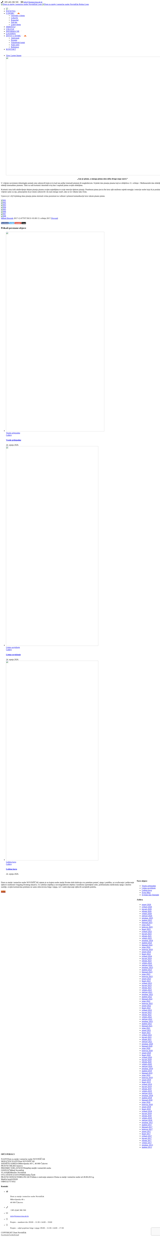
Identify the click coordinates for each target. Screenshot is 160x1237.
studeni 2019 (147, 1071)
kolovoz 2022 (147, 1003)
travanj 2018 (147, 1113)
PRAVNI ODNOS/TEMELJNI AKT (16, 1177)
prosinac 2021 (147, 1021)
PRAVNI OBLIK (8, 1166)
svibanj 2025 (147, 931)
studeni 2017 (147, 1125)
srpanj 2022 (146, 1006)
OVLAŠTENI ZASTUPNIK (12, 1175)
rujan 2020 (146, 1048)
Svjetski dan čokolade (150, 895)
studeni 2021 (147, 1024)
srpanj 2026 (146, 904)
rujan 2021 (146, 1028)
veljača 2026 (147, 913)
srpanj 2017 (146, 1131)
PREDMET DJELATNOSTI (12, 1168)
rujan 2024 (146, 947)
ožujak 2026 (147, 911)
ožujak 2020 (147, 1062)
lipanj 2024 (146, 954)
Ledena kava (11, 862)
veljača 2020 (147, 1064)
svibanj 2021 (147, 1035)
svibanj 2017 (147, 1136)
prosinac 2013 (147, 1145)
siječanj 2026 (147, 916)
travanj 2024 (147, 958)
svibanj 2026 (147, 907)
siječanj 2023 (147, 992)
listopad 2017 (147, 1127)
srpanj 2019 (146, 1080)
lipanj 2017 (146, 1134)
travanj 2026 (147, 909)
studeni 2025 (147, 920)
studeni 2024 (147, 943)
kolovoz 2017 (147, 1129)
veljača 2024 (147, 963)
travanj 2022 (147, 1012)
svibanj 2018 (147, 1111)
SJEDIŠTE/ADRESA (10, 1163)
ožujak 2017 (147, 1140)
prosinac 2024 (147, 940)
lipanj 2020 (146, 1055)
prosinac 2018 (147, 1095)
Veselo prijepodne (13, 433)
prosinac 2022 (147, 994)
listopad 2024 (147, 945)
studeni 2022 (147, 997)
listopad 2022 (147, 999)
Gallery (9, 435)
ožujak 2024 (147, 961)
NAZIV (4, 1159)
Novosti (54, 218)
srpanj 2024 (146, 952)
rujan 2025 (146, 925)
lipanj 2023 (146, 981)
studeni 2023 (147, 970)
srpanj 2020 (146, 1053)
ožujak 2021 (147, 1039)
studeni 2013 (147, 1147)
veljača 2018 (147, 1118)
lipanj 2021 (146, 1033)
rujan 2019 (146, 1075)
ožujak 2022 (147, 1015)
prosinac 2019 (147, 1068)
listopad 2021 (147, 1026)
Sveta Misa (146, 892)
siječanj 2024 (147, 965)
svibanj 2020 (147, 1057)
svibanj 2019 (147, 1084)
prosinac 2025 (147, 918)
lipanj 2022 (146, 1008)
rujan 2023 (146, 974)
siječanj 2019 (147, 1093)
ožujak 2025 (147, 936)
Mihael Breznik (7, 218)
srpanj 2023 (146, 979)
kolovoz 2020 (147, 1051)
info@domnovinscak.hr (33, 2)
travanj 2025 (147, 934)
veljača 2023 (147, 990)
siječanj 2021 (147, 1042)
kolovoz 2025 (147, 927)
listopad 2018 (147, 1100)
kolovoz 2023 (147, 976)
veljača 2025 (147, 938)
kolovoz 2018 (147, 1104)
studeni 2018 (147, 1098)
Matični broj (6, 1179)
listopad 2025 (147, 922)
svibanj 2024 (147, 956)
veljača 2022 (147, 1017)
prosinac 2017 (147, 1122)
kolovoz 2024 (147, 949)
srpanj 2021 (146, 1030)
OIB (2, 1181)
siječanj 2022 (147, 1019)
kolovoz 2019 (147, 1077)
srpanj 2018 (146, 1107)
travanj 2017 (147, 1138)
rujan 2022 (146, 1001)
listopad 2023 (147, 972)
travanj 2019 (147, 1086)
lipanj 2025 (146, 929)
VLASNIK (5, 1172)
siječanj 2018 (147, 1120)
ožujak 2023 (147, 988)
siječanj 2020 (147, 1066)
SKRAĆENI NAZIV (9, 1161)
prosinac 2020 (147, 1044)
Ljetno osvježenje (13, 647)
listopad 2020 (147, 1046)
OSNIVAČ (5, 1170)
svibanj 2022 (147, 1010)
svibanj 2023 (147, 983)
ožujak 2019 (147, 1089)
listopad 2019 (147, 1073)
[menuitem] (82, 8)
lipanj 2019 (146, 1082)
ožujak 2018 (147, 1116)
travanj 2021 (147, 1037)
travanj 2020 (147, 1060)
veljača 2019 (147, 1091)
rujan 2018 (146, 1102)
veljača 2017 (147, 1143)
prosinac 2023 (147, 967)
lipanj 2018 (146, 1109)
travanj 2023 (147, 985)
